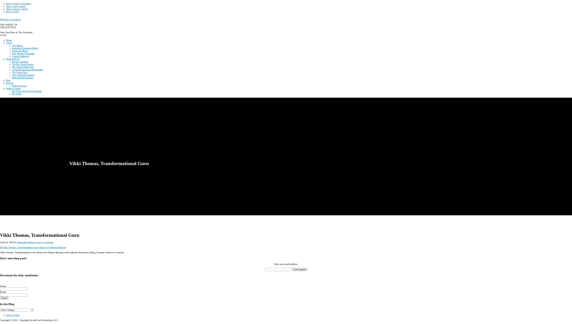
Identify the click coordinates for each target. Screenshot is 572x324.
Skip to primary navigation (18, 3)
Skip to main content (15, 6)
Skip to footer (12, 11)
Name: (3, 286)
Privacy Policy (13, 315)
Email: (3, 292)
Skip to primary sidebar (17, 9)
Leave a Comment (44, 242)
